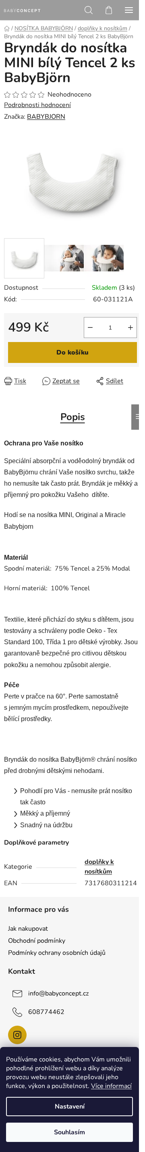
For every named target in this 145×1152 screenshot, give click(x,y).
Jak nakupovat (28, 928)
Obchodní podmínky (36, 940)
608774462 (46, 1012)
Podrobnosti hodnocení (37, 105)
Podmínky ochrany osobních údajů (57, 952)
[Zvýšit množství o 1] (130, 327)
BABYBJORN (46, 116)
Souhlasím (69, 1132)
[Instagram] (17, 1035)
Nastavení (70, 1106)
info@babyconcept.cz (58, 993)
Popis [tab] (72, 416)
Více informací (111, 1086)
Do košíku (72, 352)
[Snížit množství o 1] (90, 327)
